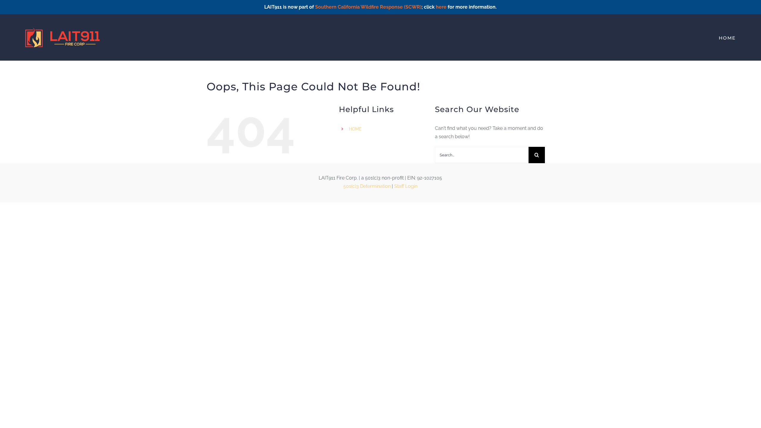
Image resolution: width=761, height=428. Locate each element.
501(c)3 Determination (367, 186)
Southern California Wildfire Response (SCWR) (368, 7)
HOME (355, 129)
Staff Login (405, 186)
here (441, 7)
